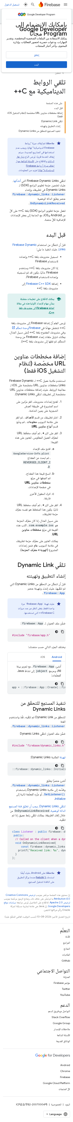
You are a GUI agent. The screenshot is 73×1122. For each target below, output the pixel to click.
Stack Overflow (61, 1017)
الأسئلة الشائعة (63, 1035)
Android (65, 1065)
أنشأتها (17, 181)
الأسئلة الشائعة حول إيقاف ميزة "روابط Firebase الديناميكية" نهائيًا (35, 166)
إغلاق (36, 55)
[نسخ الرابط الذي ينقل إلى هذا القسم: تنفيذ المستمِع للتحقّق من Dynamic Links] (29, 709)
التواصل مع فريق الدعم (59, 1011)
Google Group (61, 1023)
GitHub (66, 960)
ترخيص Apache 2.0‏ (60, 902)
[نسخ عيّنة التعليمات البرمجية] (63, 632)
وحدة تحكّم (28, 328)
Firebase (65, 1077)
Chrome (65, 1071)
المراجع (66, 942)
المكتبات (66, 954)
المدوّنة (66, 977)
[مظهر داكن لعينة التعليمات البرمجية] (57, 632)
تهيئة (63, 757)
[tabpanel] (36, 679)
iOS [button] (42, 657)
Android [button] (57, 657)
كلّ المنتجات (64, 1089)
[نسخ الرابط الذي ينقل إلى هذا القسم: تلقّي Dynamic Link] (13, 565)
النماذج (67, 948)
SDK (38, 284)
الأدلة (67, 936)
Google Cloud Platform (56, 1083)
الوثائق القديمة (63, 1041)
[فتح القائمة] (65, 4)
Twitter (66, 989)
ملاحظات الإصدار (62, 1029)
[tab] (56, 656)
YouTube (65, 995)
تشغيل (58, 73)
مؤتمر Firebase (62, 983)
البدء (36, 64)
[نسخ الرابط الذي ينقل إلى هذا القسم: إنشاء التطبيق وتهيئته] (23, 576)
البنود (67, 1104)
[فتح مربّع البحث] (33, 4)
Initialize (60, 799)
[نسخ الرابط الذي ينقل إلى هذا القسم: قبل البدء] (42, 235)
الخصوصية (56, 1104)
